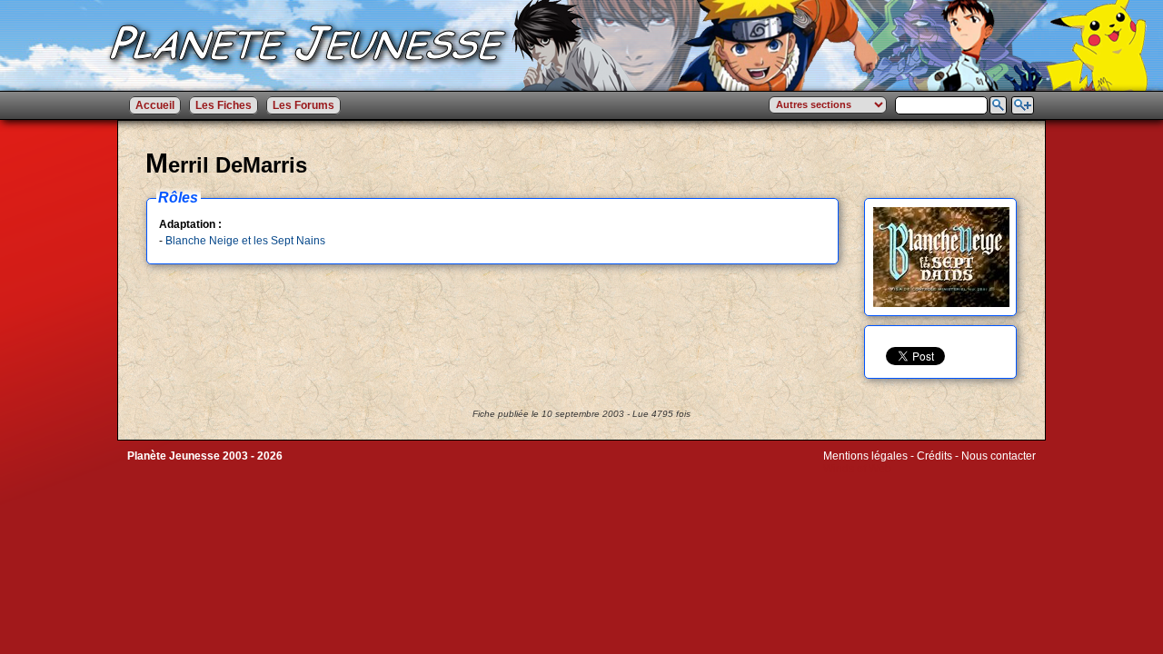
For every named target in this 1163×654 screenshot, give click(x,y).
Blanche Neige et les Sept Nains (245, 240)
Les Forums (303, 105)
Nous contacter (998, 456)
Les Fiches (223, 105)
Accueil (154, 105)
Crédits (934, 456)
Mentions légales (865, 456)
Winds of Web (857, 468)
